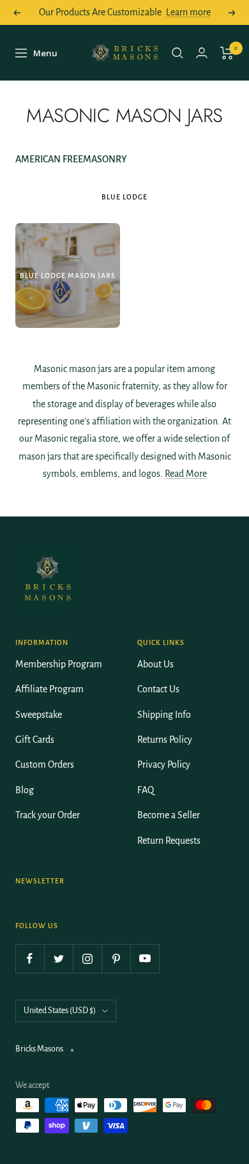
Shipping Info (164, 715)
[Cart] (227, 53)
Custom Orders (44, 764)
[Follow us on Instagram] (87, 958)
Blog (24, 790)
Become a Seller (168, 815)
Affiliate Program (49, 689)
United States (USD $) (60, 1010)
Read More (186, 474)
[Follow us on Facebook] (29, 958)
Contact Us (158, 689)
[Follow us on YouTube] (144, 958)
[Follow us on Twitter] (58, 958)
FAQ (145, 790)
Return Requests (168, 840)
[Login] (201, 52)
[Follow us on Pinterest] (116, 958)
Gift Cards (34, 739)
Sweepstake (38, 715)
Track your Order (47, 815)
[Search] (177, 53)
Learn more (188, 12)
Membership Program (58, 664)
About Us (155, 664)
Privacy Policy (163, 764)
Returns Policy (164, 739)
